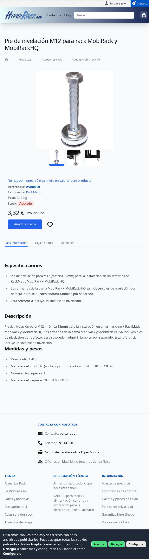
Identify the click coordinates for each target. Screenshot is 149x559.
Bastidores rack (16, 491)
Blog (67, 15)
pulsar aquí (68, 433)
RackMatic (33, 192)
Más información (16, 243)
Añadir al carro (25, 224)
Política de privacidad (117, 507)
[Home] (7, 59)
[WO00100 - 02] (74, 158)
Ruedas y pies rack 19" (86, 59)
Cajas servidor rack (19, 514)
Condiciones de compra (119, 491)
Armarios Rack (15, 483)
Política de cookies (115, 522)
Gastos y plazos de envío (120, 499)
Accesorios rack (52, 59)
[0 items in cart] (143, 14)
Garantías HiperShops (118, 514)
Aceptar (99, 544)
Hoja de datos (44, 243)
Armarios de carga (18, 522)
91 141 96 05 (68, 443)
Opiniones (67, 243)
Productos (53, 15)
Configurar (136, 544)
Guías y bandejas (17, 499)
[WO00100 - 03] (92, 158)
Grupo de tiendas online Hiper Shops (72, 452)
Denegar (116, 544)
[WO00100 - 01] (56, 158)
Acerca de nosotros (116, 483)
